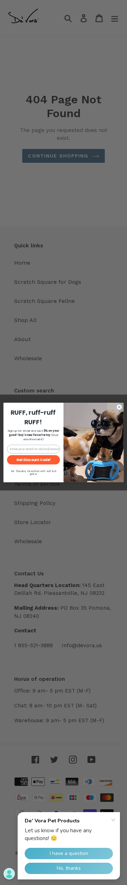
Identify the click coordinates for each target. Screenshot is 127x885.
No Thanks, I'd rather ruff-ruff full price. (33, 472)
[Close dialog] (119, 407)
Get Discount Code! (33, 460)
